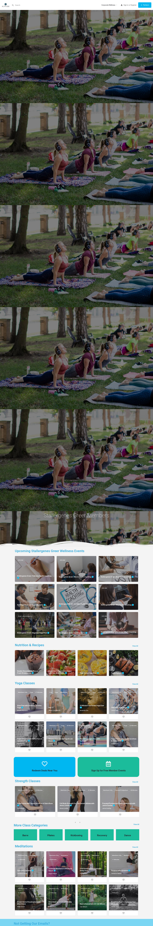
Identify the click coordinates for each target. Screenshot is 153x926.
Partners (146, 5)
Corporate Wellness (108, 5)
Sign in (126, 5)
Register (134, 5)
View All (135, 646)
